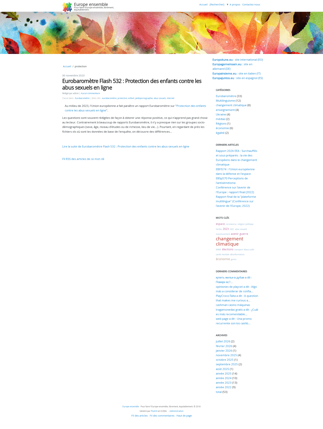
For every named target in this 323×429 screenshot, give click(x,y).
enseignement (225, 110)
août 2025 (222, 369)
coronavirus (231, 224)
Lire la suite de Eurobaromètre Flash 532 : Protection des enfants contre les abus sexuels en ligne (125, 146)
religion (241, 224)
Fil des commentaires (162, 415)
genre (233, 259)
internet (170, 98)
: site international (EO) (237, 60)
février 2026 (224, 346)
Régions (221, 123)
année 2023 (223, 382)
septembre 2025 (227, 364)
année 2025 (223, 373)
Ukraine (221, 114)
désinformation (237, 254)
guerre (244, 234)
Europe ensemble (91, 4)
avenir (235, 234)
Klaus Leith (249, 249)
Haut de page (184, 415)
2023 (226, 229)
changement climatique (231, 105)
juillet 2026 (223, 341)
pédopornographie (144, 98)
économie (222, 128)
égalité (220, 133)
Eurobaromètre (82, 98)
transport (238, 249)
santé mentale (222, 254)
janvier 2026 (224, 350)
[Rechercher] (217, 4)
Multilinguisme (225, 100)
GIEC (232, 229)
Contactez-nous (251, 4)
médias (220, 119)
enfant (131, 98)
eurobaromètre (109, 98)
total (219, 392)
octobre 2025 (225, 360)
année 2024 (223, 378)
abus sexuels (160, 98)
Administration (176, 411)
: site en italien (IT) (236, 73)
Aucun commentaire (90, 93)
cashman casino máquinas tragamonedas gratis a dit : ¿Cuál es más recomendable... (237, 309)
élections (228, 249)
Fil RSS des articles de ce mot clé (83, 159)
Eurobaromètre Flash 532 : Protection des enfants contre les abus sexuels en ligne (131, 84)
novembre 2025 (226, 355)
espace (220, 224)
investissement (223, 234)
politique (249, 224)
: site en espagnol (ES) (237, 78)
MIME (218, 249)
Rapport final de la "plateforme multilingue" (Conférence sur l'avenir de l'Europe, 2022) (236, 201)
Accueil (203, 4)
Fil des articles (139, 415)
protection (122, 98)
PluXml (154, 411)
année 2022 (223, 387)
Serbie (219, 229)
